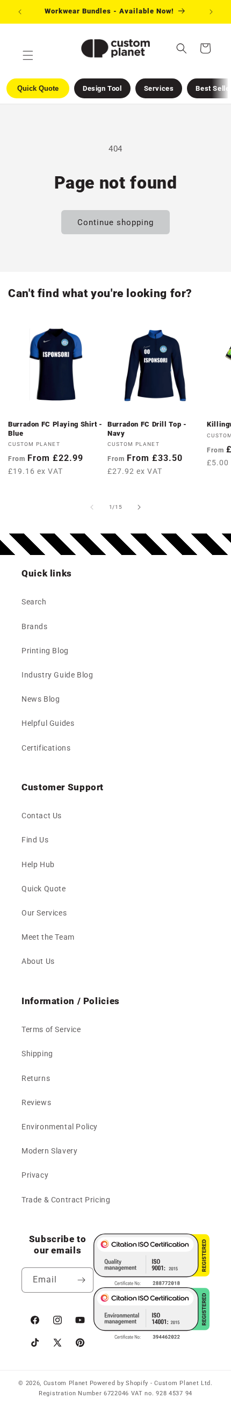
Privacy (34, 1175)
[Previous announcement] (20, 12)
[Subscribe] (81, 1280)
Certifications (45, 748)
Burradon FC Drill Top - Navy (147, 428)
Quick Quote (43, 888)
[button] (181, 48)
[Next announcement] (211, 12)
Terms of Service (51, 1029)
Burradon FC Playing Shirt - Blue (55, 428)
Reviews (36, 1102)
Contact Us (41, 815)
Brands (34, 626)
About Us (38, 961)
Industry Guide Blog (57, 675)
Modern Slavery (49, 1151)
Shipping (37, 1053)
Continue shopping (115, 222)
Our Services (44, 913)
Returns (35, 1078)
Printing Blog (45, 650)
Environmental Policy (59, 1126)
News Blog (40, 699)
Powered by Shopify (119, 1383)
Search (34, 601)
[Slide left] (92, 507)
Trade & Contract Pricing (65, 1199)
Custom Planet (66, 1383)
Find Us (34, 839)
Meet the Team (48, 937)
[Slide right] (139, 507)
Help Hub (38, 864)
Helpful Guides (47, 723)
